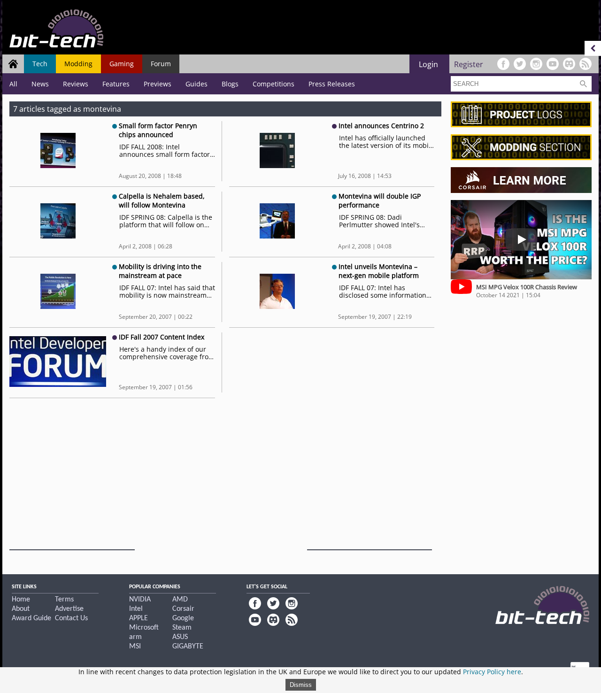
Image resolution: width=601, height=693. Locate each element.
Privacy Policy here (492, 671)
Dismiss (301, 684)
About (21, 609)
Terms (64, 599)
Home (21, 599)
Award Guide (31, 618)
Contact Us (71, 618)
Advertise (69, 609)
